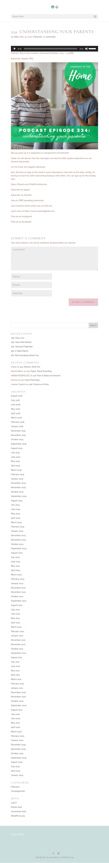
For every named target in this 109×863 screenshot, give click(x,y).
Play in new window (29, 53)
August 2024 (16, 500)
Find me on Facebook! (21, 222)
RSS (31, 58)
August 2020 (17, 710)
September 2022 (18, 601)
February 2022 (17, 631)
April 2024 (15, 518)
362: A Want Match (19, 351)
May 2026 (15, 409)
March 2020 (16, 731)
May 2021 (15, 670)
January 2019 (17, 775)
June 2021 (15, 666)
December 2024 (18, 483)
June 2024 (15, 509)
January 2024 (17, 531)
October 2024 (17, 492)
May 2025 (15, 461)
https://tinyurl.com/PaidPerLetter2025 (29, 184)
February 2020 (17, 736)
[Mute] (86, 48)
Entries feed (16, 807)
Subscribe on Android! (21, 195)
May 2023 (15, 566)
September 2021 (18, 653)
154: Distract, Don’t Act (30, 367)
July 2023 (15, 557)
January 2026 (17, 426)
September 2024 (18, 496)
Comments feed (18, 811)
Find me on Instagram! (21, 216)
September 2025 (18, 444)
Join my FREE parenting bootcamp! (27, 200)
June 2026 (15, 404)
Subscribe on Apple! (20, 190)
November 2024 (18, 487)
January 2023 (17, 583)
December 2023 (18, 535)
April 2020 (15, 727)
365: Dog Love (17, 338)
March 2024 (16, 522)
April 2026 (15, 413)
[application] (54, 49)
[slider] (93, 48)
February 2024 (17, 527)
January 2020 (17, 740)
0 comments (49, 37)
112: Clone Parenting (30, 380)
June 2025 (15, 457)
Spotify (24, 58)
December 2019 (18, 745)
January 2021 (17, 688)
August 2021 (16, 657)
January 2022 (17, 636)
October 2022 (17, 596)
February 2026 (17, 422)
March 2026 (16, 417)
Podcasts (37, 37)
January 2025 (17, 479)
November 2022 (18, 592)
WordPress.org (18, 816)
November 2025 (18, 435)
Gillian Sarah (52, 857)
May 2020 (15, 723)
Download (44, 53)
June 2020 (15, 718)
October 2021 (17, 649)
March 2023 (16, 574)
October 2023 (17, 544)
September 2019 (18, 758)
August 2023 (16, 553)
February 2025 (17, 474)
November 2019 (18, 749)
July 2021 (15, 662)
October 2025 (17, 439)
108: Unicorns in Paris (39, 384)
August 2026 (16, 396)
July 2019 (15, 766)
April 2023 (15, 570)
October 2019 (17, 753)
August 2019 (16, 762)
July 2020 (15, 714)
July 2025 (15, 452)
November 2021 (18, 644)
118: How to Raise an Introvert (46, 375)
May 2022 (15, 618)
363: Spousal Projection (22, 346)
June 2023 (15, 561)
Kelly (16, 37)
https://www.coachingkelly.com (40, 211)
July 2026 (15, 400)
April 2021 (15, 675)
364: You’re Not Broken (21, 342)
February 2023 (17, 579)
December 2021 (18, 640)
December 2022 (18, 588)
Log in (14, 803)
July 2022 (15, 609)
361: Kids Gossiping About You (25, 355)
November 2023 (18, 540)
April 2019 (15, 771)
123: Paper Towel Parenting (39, 371)
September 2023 (18, 548)
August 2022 (16, 605)
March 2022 (16, 627)
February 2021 (17, 684)
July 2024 (15, 505)
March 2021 (16, 679)
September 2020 (19, 705)
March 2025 (16, 470)
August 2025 (16, 448)
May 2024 (15, 513)
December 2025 (18, 431)
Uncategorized (18, 791)
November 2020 (18, 697)
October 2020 (17, 701)
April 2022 (15, 622)
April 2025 (15, 465)
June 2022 (15, 614)
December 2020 (18, 692)
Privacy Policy (17, 834)
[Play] (14, 48)
